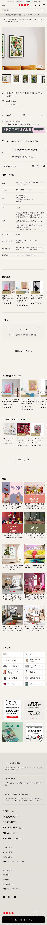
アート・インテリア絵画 (24, 19)
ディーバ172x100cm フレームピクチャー (37, 298)
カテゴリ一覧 (12, 19)
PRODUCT (12, 816)
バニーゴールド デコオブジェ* (8, 439)
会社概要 (6, 875)
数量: (23, 115)
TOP (8, 811)
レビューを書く (23, 330)
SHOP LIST (14, 827)
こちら (23, 249)
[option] (23, 14)
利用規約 (6, 879)
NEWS (10, 833)
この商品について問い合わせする (25, 150)
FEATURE (11, 822)
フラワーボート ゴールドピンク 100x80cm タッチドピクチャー (22, 299)
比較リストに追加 (32, 141)
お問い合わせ (7, 857)
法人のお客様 (7, 870)
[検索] (42, 11)
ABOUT (13, 838)
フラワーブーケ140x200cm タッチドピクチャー (23, 440)
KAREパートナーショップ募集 (14, 862)
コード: (4, 104)
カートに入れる (26, 920)
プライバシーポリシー (10, 884)
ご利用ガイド (7, 847)
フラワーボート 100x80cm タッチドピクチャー (8, 298)
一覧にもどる (23, 459)
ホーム (4, 19)
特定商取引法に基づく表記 (11, 889)
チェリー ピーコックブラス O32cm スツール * (37, 440)
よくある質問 (7, 852)
